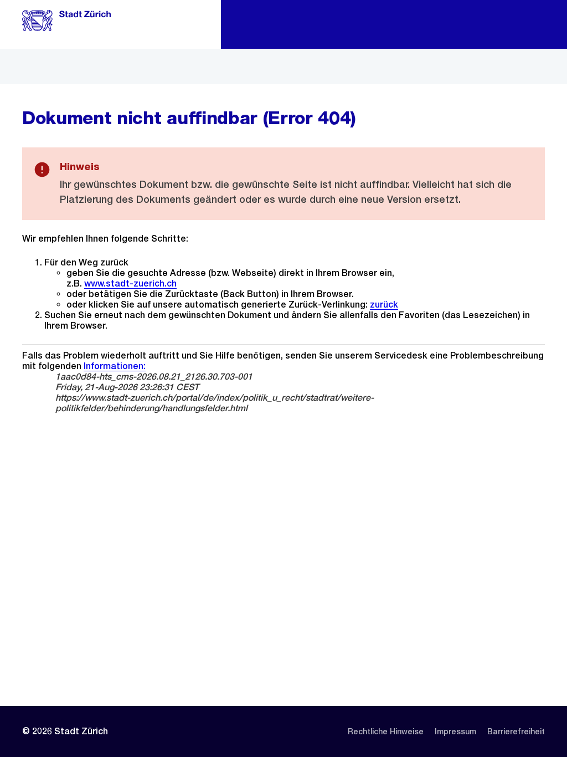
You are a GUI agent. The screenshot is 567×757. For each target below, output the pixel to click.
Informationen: (115, 366)
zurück (384, 304)
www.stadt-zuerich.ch (130, 283)
